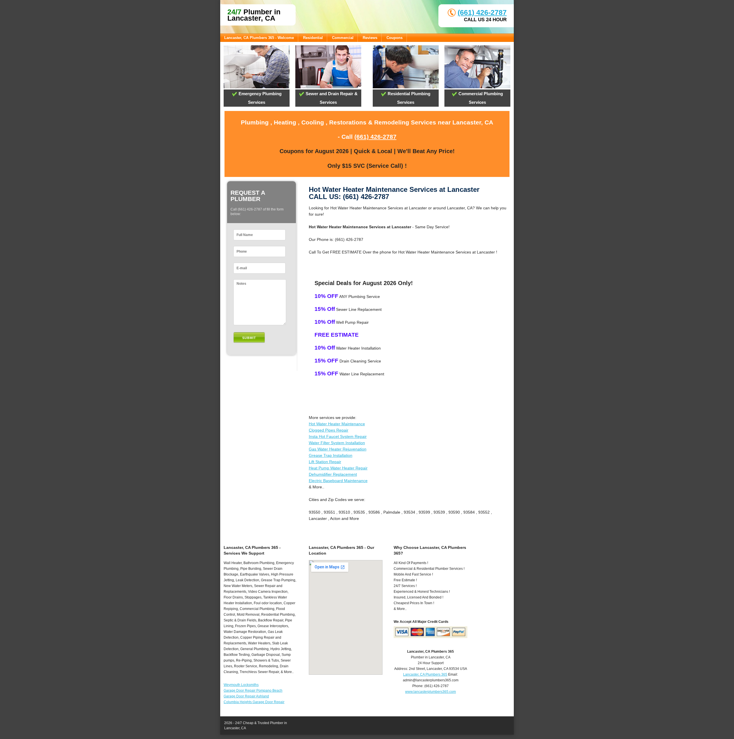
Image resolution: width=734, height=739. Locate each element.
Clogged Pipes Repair (328, 430)
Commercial (343, 38)
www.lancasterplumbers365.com (430, 692)
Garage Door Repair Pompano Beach (253, 691)
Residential (313, 38)
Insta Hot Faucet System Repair (338, 436)
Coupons (394, 38)
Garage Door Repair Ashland (246, 696)
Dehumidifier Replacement (333, 474)
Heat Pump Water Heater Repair (338, 468)
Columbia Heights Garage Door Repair (254, 702)
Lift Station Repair (325, 461)
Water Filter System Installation (337, 442)
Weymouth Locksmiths (241, 685)
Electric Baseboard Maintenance (338, 480)
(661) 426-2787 (482, 12)
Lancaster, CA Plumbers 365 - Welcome (259, 38)
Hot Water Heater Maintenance (337, 424)
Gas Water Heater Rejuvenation (337, 449)
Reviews (370, 38)
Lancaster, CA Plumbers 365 (425, 674)
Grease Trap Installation (330, 455)
